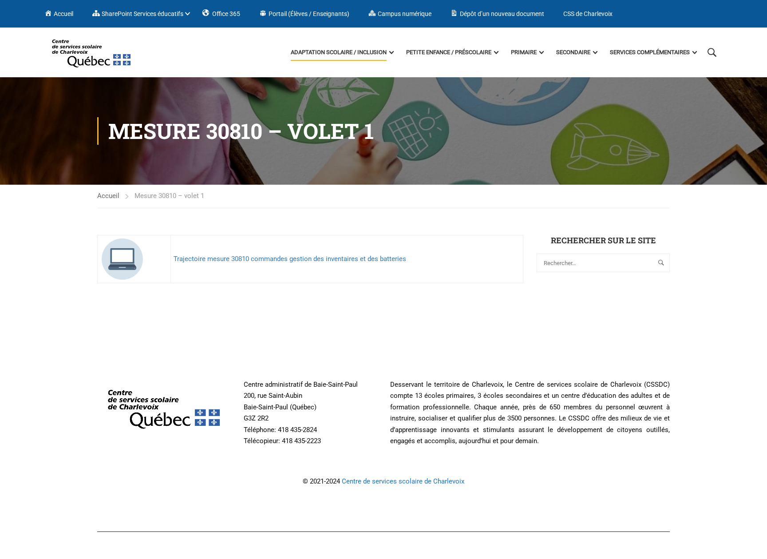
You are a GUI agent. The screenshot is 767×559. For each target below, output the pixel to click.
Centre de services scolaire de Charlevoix (403, 481)
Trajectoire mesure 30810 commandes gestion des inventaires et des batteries (290, 259)
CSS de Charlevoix (588, 13)
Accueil (108, 196)
